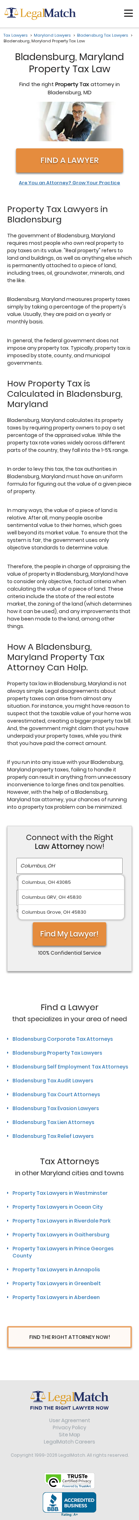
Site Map (69, 1434)
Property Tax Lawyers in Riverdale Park (61, 1220)
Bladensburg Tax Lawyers (102, 35)
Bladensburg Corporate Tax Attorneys (62, 1039)
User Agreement (69, 1420)
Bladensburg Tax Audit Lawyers (52, 1080)
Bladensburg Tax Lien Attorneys (53, 1122)
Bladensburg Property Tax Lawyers (57, 1052)
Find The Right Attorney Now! (69, 1337)
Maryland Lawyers (52, 35)
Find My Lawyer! (69, 934)
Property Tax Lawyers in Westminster (60, 1193)
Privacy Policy (69, 1427)
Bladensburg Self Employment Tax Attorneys (70, 1066)
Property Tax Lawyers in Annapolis (56, 1269)
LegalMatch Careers (69, 1441)
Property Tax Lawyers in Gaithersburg (60, 1234)
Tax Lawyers (15, 35)
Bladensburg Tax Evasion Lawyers (55, 1108)
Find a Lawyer (69, 160)
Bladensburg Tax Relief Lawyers (53, 1136)
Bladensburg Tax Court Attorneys (56, 1094)
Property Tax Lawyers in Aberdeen (56, 1297)
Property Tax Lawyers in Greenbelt (56, 1283)
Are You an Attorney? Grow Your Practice (69, 183)
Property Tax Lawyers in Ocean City (57, 1206)
